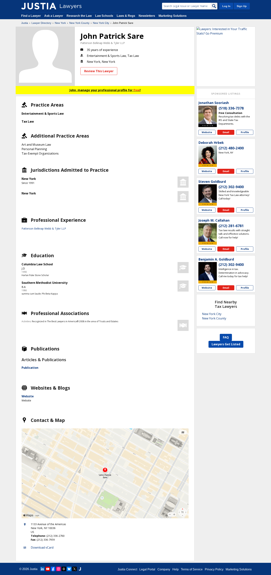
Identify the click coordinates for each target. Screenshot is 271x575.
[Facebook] (53, 569)
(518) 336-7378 (231, 108)
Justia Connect (127, 569)
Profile (245, 132)
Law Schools (104, 15)
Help (175, 569)
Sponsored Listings (225, 93)
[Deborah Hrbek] (207, 155)
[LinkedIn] (42, 569)
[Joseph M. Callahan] (207, 232)
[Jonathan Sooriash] (207, 115)
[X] (74, 569)
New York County (79, 22)
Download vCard (42, 547)
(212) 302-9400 (231, 186)
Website (28, 396)
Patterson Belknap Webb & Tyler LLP (102, 43)
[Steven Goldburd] (207, 193)
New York (60, 22)
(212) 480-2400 (231, 148)
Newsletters (147, 15)
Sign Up (242, 6)
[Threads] (64, 569)
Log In (226, 6)
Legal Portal (147, 569)
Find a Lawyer (31, 15)
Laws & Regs (126, 15)
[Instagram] (58, 569)
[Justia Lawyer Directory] (38, 6)
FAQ (226, 337)
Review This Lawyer (99, 71)
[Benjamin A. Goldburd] (207, 271)
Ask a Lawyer (54, 15)
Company (163, 569)
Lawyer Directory (41, 22)
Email (226, 132)
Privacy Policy (214, 569)
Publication (30, 368)
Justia (24, 22)
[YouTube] (48, 569)
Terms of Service (192, 569)
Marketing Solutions (173, 15)
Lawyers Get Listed (226, 344)
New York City (101, 22)
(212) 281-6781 (231, 225)
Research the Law (79, 15)
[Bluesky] (69, 569)
